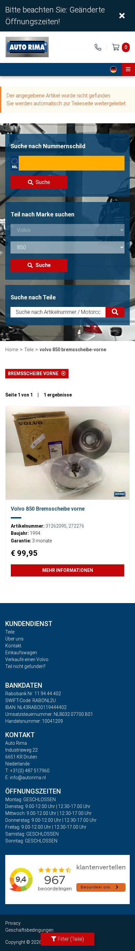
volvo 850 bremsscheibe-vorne (73, 349)
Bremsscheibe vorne (34, 373)
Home (11, 349)
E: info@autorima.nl (25, 777)
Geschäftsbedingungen (29, 930)
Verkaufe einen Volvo (26, 659)
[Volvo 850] (67, 453)
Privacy (13, 923)
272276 (76, 526)
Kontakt (13, 645)
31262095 (56, 526)
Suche (43, 182)
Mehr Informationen (67, 570)
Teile (28, 349)
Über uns (14, 638)
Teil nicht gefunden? (25, 666)
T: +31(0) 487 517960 (27, 770)
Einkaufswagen (21, 652)
